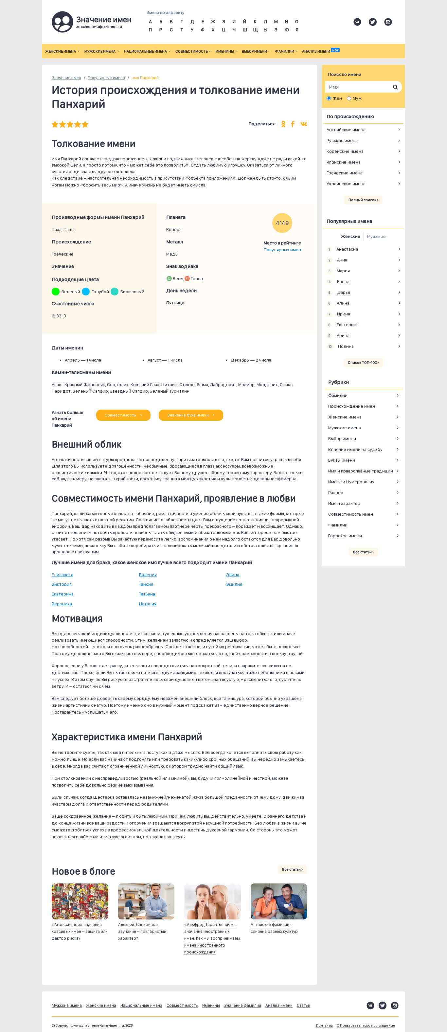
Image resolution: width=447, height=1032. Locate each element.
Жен (337, 98)
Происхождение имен (351, 406)
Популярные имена (106, 77)
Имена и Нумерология (351, 481)
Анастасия (343, 249)
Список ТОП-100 (363, 362)
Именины (225, 51)
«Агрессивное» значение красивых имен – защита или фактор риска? (80, 931)
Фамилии (284, 51)
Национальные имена (146, 51)
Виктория (62, 584)
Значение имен (66, 77)
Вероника (62, 603)
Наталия (147, 603)
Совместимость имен (350, 514)
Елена (339, 281)
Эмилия (234, 584)
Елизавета (62, 574)
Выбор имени (254, 51)
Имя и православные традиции (360, 470)
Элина (232, 574)
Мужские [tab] (376, 236)
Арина (339, 335)
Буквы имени (341, 460)
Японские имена (344, 162)
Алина (339, 303)
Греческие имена (345, 172)
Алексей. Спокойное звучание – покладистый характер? (142, 931)
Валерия (148, 574)
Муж (357, 98)
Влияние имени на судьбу (355, 449)
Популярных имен (282, 249)
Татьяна (147, 593)
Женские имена (61, 51)
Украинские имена (346, 183)
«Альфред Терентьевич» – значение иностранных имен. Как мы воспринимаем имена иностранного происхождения (212, 938)
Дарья (339, 292)
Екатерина (63, 593)
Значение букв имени (188, 415)
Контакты (324, 1025)
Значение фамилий (242, 1005)
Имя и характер (344, 503)
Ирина (339, 313)
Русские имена (342, 140)
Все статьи (291, 869)
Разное (335, 492)
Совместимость (191, 51)
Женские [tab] (350, 236)
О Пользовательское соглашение (366, 1025)
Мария (339, 270)
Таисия (146, 584)
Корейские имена (345, 151)
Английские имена (346, 129)
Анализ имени (320, 51)
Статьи (303, 1005)
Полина (341, 346)
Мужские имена (100, 51)
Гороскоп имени (345, 535)
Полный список (363, 200)
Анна (338, 259)
